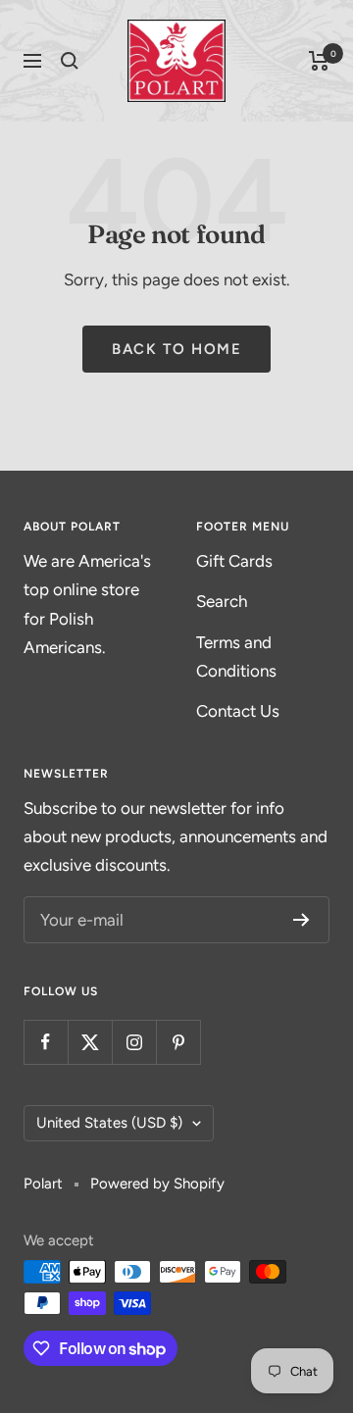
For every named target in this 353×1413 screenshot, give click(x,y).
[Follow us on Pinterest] (178, 1042)
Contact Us (237, 711)
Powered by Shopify (157, 1183)
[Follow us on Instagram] (134, 1042)
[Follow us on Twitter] (90, 1042)
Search (221, 601)
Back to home (176, 349)
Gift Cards (234, 561)
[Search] (69, 61)
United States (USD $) (109, 1123)
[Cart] (319, 61)
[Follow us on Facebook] (46, 1042)
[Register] (301, 920)
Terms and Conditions (236, 656)
